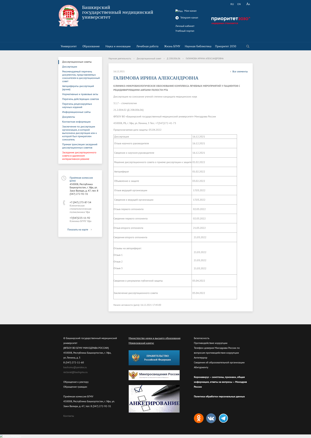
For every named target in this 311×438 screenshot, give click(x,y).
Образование (91, 46)
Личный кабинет (184, 26)
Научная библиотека (198, 46)
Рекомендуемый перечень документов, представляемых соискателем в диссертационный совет (81, 76)
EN (239, 4)
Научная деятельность (120, 58)
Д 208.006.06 (173, 58)
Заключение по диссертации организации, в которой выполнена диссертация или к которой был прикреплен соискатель (79, 133)
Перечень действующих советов (80, 99)
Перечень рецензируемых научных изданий (77, 105)
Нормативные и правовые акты (80, 94)
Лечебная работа (147, 46)
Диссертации (69, 66)
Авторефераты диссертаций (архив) (78, 87)
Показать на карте (77, 229)
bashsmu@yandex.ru (75, 367)
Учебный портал (184, 30)
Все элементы (240, 71)
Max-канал (190, 10)
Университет (69, 46)
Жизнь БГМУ (172, 46)
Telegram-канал (189, 17)
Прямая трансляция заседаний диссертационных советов (79, 146)
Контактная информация (76, 121)
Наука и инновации (118, 46)
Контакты (68, 415)
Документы (68, 116)
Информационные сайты (76, 112)
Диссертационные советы (77, 61)
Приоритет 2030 (225, 46)
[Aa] (248, 4)
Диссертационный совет (149, 58)
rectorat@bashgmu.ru (75, 372)
